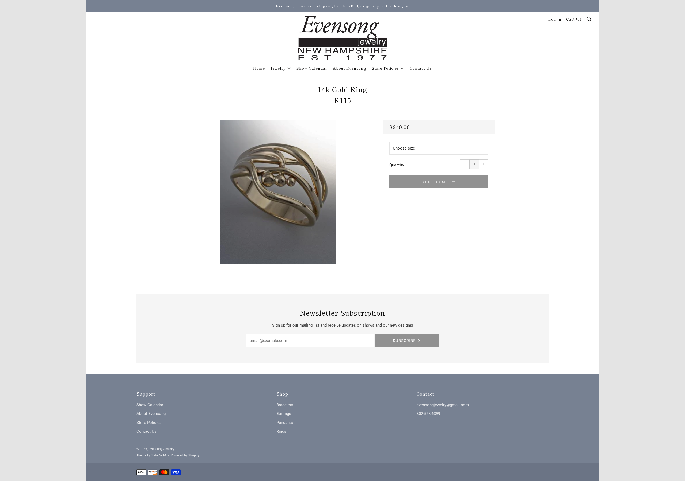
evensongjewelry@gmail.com (443, 404)
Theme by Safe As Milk (152, 455)
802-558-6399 (428, 413)
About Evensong (349, 68)
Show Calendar (311, 68)
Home (259, 68)
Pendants (284, 422)
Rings (281, 431)
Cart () (573, 19)
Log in (554, 19)
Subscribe (404, 340)
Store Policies (385, 68)
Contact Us (421, 68)
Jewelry (278, 68)
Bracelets (284, 404)
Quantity (396, 165)
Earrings (283, 413)
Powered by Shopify (185, 455)
